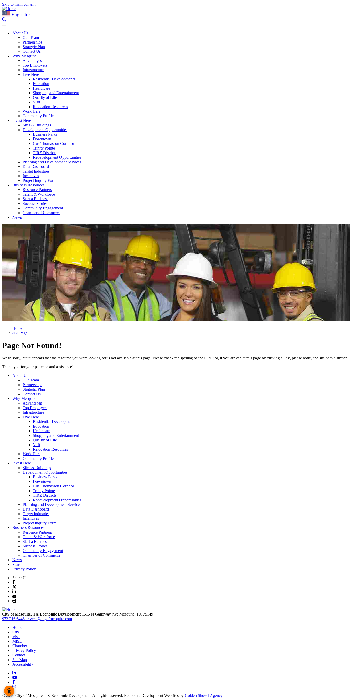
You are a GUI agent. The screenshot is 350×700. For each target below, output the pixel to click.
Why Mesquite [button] (24, 56)
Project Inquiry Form (39, 180)
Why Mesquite (24, 398)
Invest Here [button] (21, 120)
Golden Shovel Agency (203, 695)
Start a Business (35, 199)
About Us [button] (20, 33)
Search (17, 564)
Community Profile (38, 116)
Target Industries (36, 171)
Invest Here (21, 463)
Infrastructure (33, 70)
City (15, 632)
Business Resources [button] (28, 185)
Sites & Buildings (37, 125)
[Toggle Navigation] (4, 25)
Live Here (31, 417)
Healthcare (41, 88)
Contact (18, 655)
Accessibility (22, 664)
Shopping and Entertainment (56, 93)
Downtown (42, 139)
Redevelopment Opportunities (57, 157)
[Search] (4, 19)
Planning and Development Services (52, 162)
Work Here (31, 111)
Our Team (31, 37)
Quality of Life (45, 97)
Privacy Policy (24, 569)
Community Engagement (43, 208)
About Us (20, 375)
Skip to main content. (19, 4)
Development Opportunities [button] (45, 130)
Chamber (19, 646)
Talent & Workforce (39, 194)
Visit (36, 102)
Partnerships (32, 42)
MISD (17, 641)
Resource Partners (37, 189)
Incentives (31, 176)
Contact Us (32, 51)
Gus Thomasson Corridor (53, 143)
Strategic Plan (34, 47)
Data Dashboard (36, 166)
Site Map (19, 659)
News (17, 217)
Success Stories (35, 203)
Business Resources (28, 527)
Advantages (32, 60)
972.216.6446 (14, 619)
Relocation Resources (50, 106)
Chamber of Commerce (41, 212)
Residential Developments (54, 79)
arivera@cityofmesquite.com (49, 619)
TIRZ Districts (44, 153)
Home (17, 627)
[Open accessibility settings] (9, 691)
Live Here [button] (31, 74)
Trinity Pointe (44, 148)
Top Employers (35, 65)
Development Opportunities (45, 472)
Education (41, 83)
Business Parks (45, 134)
